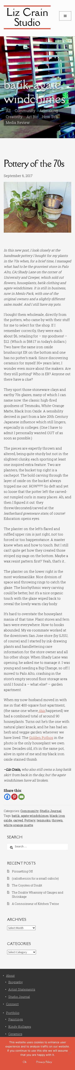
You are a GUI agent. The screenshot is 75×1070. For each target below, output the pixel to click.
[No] (70, 1053)
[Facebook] (7, 797)
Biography (15, 982)
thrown (57, 820)
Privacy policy (44, 1062)
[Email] (21, 797)
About (10, 976)
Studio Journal (51, 811)
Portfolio (12, 1013)
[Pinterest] (14, 797)
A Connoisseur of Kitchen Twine (35, 904)
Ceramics (15, 1034)
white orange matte (18, 825)
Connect (12, 1004)
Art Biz (32, 116)
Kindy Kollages (19, 1027)
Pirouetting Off (22, 871)
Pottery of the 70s (34, 163)
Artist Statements (21, 989)
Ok (24, 1062)
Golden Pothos (41, 737)
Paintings (15, 1019)
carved (18, 820)
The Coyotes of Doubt (27, 885)
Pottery (29, 820)
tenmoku (43, 820)
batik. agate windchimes (30, 816)
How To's (50, 116)
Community (29, 811)
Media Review (18, 122)
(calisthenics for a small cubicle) (35, 878)
